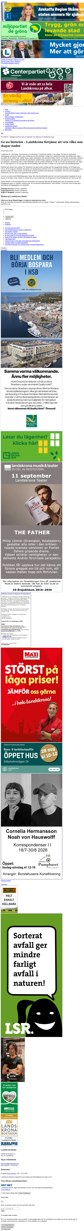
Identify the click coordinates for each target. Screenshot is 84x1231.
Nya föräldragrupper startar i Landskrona (18, 230)
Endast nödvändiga (7, 1227)
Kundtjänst (38, 128)
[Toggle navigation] (1, 65)
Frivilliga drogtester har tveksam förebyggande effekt (24, 244)
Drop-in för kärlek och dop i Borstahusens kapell (20, 237)
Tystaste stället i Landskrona (16, 243)
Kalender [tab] (8, 224)
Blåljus (13, 113)
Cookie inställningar (24, 1193)
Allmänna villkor (10, 128)
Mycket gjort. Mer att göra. (16, 233)
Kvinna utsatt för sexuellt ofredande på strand (19, 235)
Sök (3, 1211)
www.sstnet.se (5, 1189)
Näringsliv (23, 113)
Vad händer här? (10, 239)
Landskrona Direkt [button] (11, 126)
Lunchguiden (9, 122)
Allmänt (8, 113)
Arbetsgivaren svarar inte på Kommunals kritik (22, 241)
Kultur (17, 113)
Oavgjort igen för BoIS (12, 228)
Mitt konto (8, 130)
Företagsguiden (6, 881)
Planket (12, 117)
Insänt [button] (7, 115)
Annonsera (20, 128)
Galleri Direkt (9, 124)
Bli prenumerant (29, 128)
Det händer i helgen (11, 231)
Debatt (7, 117)
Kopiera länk (9, 216)
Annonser (4, 2)
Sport (37, 113)
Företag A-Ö (9, 120)
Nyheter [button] (7, 111)
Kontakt (44, 128)
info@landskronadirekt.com (10, 1163)
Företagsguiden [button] (10, 118)
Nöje (29, 113)
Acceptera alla (6, 1229)
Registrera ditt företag (27, 120)
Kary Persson (11, 1173)
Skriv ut (8, 219)
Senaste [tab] (7, 222)
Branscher (17, 120)
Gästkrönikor (19, 117)
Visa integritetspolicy (8, 1225)
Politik (33, 113)
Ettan (6, 109)
